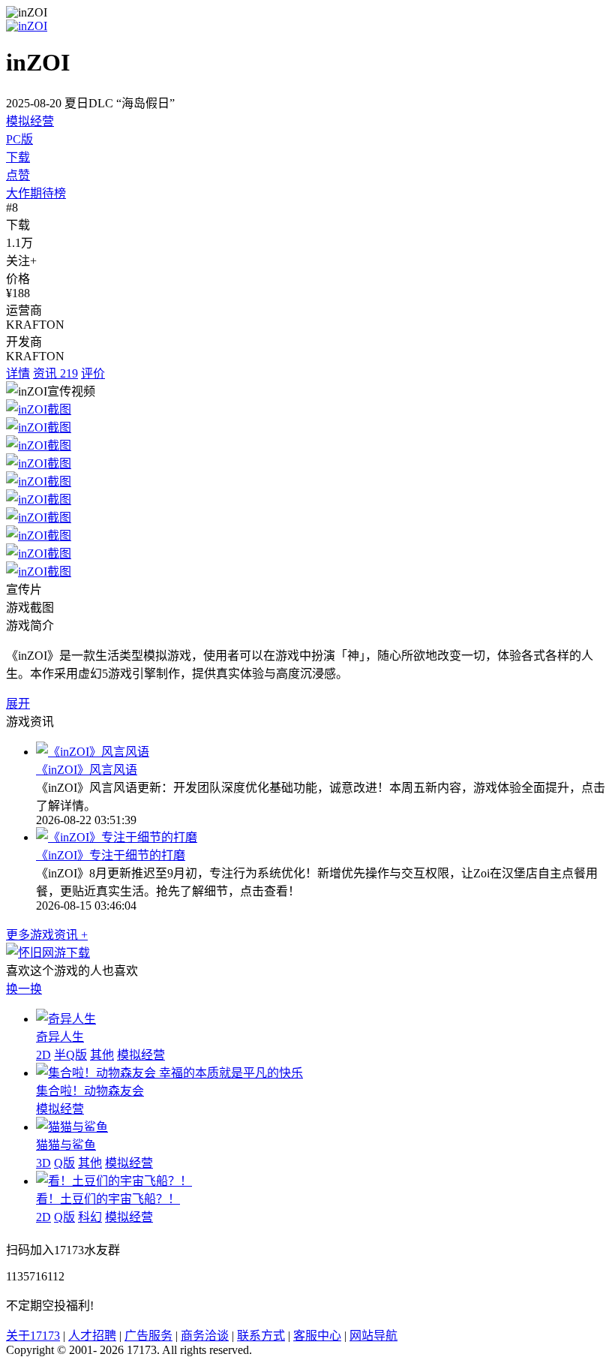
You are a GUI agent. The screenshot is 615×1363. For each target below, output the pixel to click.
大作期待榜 (36, 193)
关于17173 (33, 1335)
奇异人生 (60, 1037)
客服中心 (317, 1335)
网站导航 (374, 1335)
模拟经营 (30, 121)
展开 (18, 703)
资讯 (55, 373)
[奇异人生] (66, 1018)
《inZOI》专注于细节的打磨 (110, 855)
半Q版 (70, 1055)
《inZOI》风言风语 (86, 769)
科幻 (90, 1217)
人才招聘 (92, 1335)
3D (43, 1163)
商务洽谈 (205, 1335)
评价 (93, 373)
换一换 (24, 988)
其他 (102, 1055)
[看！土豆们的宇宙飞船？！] (114, 1181)
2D (43, 1055)
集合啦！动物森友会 (90, 1091)
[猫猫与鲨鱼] (72, 1127)
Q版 (64, 1163)
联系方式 (261, 1335)
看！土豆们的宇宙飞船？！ (108, 1199)
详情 (18, 373)
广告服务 (148, 1335)
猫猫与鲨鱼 (66, 1145)
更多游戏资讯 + (47, 934)
